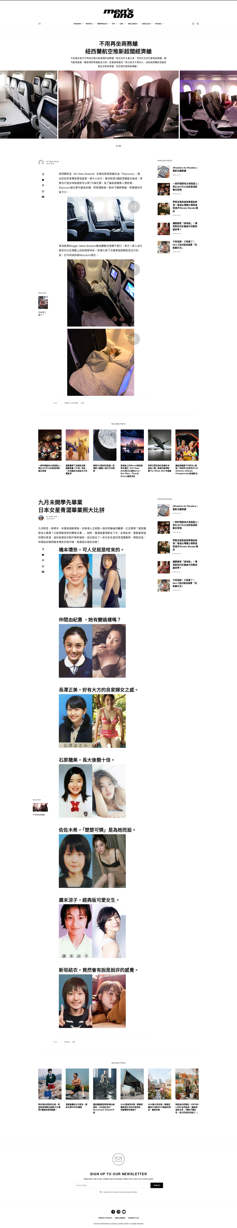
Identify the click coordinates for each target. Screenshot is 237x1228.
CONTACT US (133, 1218)
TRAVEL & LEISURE (71, 403)
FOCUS (66, 1042)
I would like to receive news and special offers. (120, 1192)
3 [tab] (121, 130)
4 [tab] (123, 130)
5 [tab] (125, 130)
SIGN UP (157, 1185)
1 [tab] (117, 130)
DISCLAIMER (120, 1218)
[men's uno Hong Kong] (118, 13)
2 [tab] (119, 130)
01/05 (118, 145)
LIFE (82, 403)
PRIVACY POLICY (105, 1218)
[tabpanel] (118, 105)
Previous (38, 104)
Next (198, 104)
